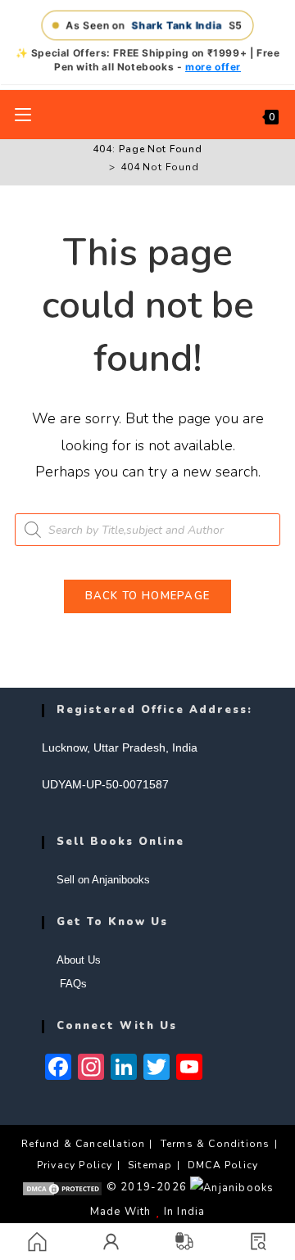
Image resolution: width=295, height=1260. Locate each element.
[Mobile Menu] (23, 115)
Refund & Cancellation (83, 1143)
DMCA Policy (223, 1165)
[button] (258, 1241)
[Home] (100, 167)
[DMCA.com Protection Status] (62, 1187)
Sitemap (150, 1165)
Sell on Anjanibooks (103, 880)
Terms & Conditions (215, 1143)
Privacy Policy (75, 1165)
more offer (213, 67)
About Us (79, 960)
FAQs (72, 984)
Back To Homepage (148, 596)
